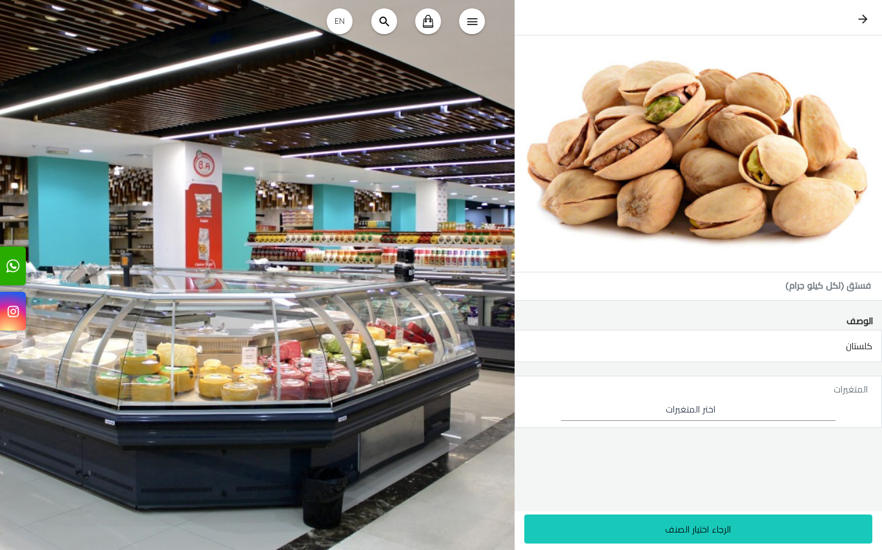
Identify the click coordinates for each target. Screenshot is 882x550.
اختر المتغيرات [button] (690, 409)
